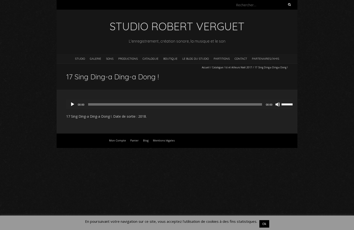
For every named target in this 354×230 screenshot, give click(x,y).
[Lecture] (72, 104)
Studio (80, 58)
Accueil (206, 67)
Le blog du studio (195, 58)
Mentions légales (164, 140)
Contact (241, 58)
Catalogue (150, 58)
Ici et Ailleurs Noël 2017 (238, 67)
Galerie (95, 58)
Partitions (222, 58)
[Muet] (277, 104)
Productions (128, 58)
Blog (146, 140)
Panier (134, 140)
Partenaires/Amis (265, 58)
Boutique (170, 58)
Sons (109, 58)
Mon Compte (117, 140)
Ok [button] (264, 224)
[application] (181, 104)
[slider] (288, 104)
